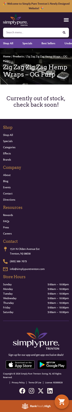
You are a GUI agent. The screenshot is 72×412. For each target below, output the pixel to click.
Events (7, 187)
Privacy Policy (18, 382)
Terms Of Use (34, 382)
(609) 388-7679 (18, 261)
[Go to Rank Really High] (36, 406)
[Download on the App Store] (20, 364)
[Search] (64, 32)
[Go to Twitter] (41, 391)
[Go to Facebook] (22, 391)
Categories (9, 147)
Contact (7, 193)
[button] (66, 20)
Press (6, 227)
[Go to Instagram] (31, 391)
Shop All (8, 135)
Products (18, 56)
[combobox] (31, 32)
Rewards (8, 215)
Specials (7, 141)
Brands (7, 160)
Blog (5, 181)
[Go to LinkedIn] (50, 391)
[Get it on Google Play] (52, 364)
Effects (7, 153)
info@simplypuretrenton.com (27, 269)
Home (7, 56)
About (7, 175)
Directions (9, 200)
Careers (7, 233)
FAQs (6, 221)
